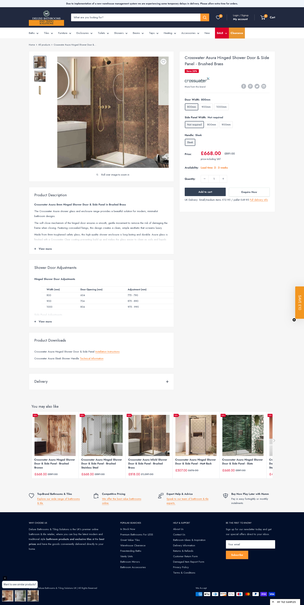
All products (44, 44)
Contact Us (179, 534)
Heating (168, 33)
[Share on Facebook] (243, 86)
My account (240, 19)
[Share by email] (263, 86)
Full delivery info (259, 200)
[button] (299, 302)
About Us (178, 529)
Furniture (62, 33)
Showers (119, 33)
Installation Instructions (107, 352)
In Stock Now (127, 529)
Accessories (188, 33)
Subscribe (237, 555)
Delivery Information (184, 545)
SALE (220, 33)
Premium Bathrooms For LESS (136, 534)
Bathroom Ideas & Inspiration (189, 540)
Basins (136, 33)
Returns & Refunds (183, 551)
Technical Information (91, 358)
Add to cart (205, 192)
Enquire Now (249, 192)
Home (32, 44)
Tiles (46, 33)
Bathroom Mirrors (130, 562)
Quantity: (190, 179)
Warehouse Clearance (132, 545)
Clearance (237, 33)
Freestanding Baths (130, 551)
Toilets (101, 33)
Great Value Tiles (130, 540)
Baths (32, 33)
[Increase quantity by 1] (223, 178)
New (207, 33)
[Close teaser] (294, 320)
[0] (218, 17)
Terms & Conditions (184, 573)
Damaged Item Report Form (188, 562)
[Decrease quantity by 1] (204, 178)
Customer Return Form (185, 556)
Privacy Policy (181, 567)
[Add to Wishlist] (163, 61)
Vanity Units (126, 556)
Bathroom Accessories (133, 567)
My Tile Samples (286, 602)
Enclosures (83, 33)
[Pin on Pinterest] (250, 86)
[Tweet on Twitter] (257, 86)
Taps (152, 33)
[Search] (204, 17)
